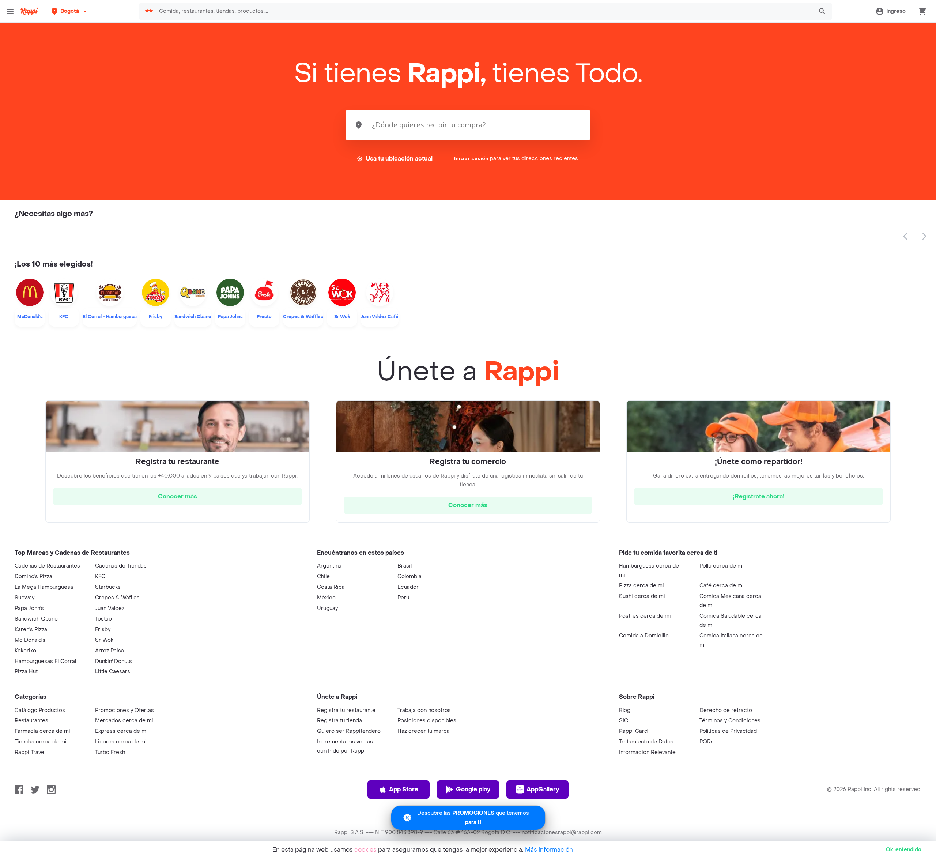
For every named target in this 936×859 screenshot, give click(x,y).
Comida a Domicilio (644, 635)
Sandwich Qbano (36, 618)
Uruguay (327, 608)
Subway (24, 597)
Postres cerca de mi (645, 616)
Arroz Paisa (109, 650)
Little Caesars (112, 671)
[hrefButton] (177, 496)
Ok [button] (903, 849)
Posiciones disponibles (426, 720)
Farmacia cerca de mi (42, 731)
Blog (624, 710)
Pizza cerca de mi (641, 585)
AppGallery (542, 789)
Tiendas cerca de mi (41, 741)
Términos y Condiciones (729, 720)
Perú (403, 597)
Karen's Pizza (31, 629)
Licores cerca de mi (121, 741)
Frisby (102, 629)
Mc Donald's (30, 640)
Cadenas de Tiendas (121, 565)
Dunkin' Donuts (113, 661)
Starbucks (108, 587)
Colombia (409, 576)
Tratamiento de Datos (646, 741)
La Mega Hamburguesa (44, 587)
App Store (403, 789)
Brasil (404, 565)
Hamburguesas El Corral (45, 661)
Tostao (103, 618)
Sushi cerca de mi (642, 596)
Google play (473, 789)
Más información (549, 850)
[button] (69, 11)
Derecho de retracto (725, 710)
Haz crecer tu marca (423, 731)
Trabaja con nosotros (424, 710)
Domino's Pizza (33, 576)
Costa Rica (331, 587)
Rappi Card (633, 731)
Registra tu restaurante (346, 710)
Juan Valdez (109, 608)
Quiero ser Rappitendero (349, 731)
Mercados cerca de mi (124, 720)
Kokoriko (25, 650)
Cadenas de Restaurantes (47, 565)
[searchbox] (484, 11)
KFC (100, 576)
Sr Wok (104, 640)
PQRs (706, 741)
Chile (323, 576)
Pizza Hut (26, 671)
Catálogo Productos (40, 710)
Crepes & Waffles (117, 597)
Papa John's (29, 608)
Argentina (329, 565)
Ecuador (408, 587)
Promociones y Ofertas (124, 710)
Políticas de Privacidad (728, 731)
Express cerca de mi (121, 731)
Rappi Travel (30, 752)
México (326, 597)
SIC (623, 720)
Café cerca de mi (721, 585)
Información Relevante (647, 752)
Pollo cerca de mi (721, 565)
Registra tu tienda (339, 720)
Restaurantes (31, 720)
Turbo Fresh (110, 752)
